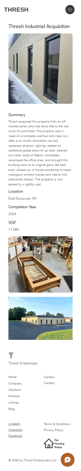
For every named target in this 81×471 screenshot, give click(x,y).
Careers (49, 377)
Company (15, 383)
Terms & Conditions (57, 424)
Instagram (15, 430)
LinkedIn (14, 424)
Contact (49, 383)
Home (12, 377)
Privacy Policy (53, 430)
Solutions (14, 390)
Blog (11, 409)
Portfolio (14, 396)
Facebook (15, 436)
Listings (13, 402)
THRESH (16, 9)
